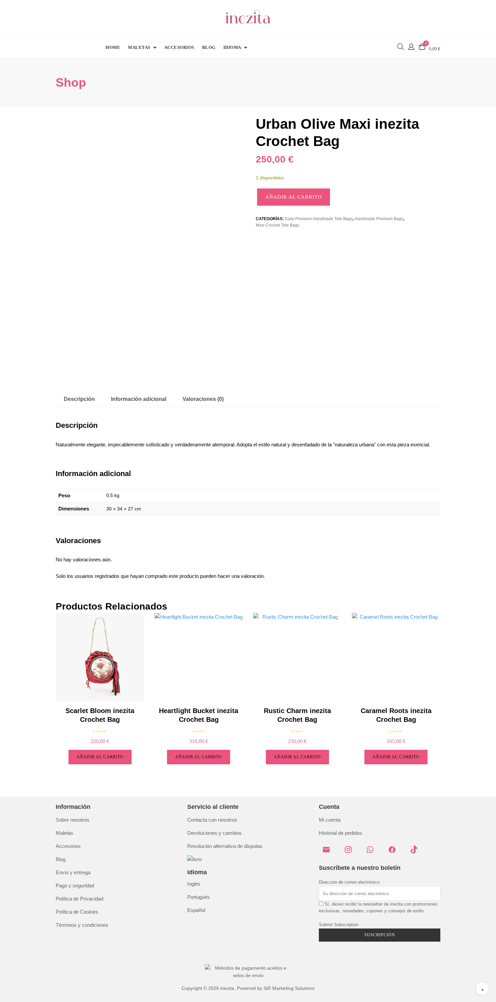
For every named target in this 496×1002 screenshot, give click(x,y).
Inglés (193, 884)
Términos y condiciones (82, 925)
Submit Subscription (338, 924)
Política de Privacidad (79, 899)
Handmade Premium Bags (379, 218)
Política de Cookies (77, 912)
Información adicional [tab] (138, 399)
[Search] (400, 46)
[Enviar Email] (329, 852)
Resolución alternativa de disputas (225, 846)
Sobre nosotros (72, 820)
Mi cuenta (329, 820)
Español (196, 910)
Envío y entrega (73, 872)
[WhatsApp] (373, 852)
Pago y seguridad (75, 885)
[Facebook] (395, 852)
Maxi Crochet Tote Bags (277, 225)
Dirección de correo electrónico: (350, 882)
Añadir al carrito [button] (100, 757)
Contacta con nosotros (212, 820)
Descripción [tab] (79, 399)
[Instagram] (351, 852)
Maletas (139, 47)
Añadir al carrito (293, 197)
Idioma (232, 47)
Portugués (198, 897)
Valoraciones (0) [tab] (203, 399)
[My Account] (411, 46)
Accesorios (179, 47)
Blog (209, 47)
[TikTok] (416, 852)
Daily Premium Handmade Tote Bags (319, 218)
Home (113, 47)
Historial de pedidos (340, 833)
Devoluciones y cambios (214, 833)
